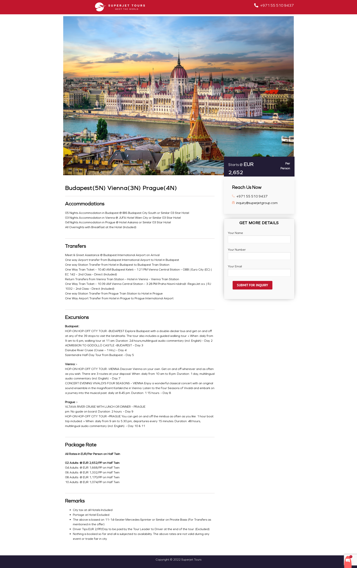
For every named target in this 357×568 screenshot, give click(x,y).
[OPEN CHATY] (348, 560)
